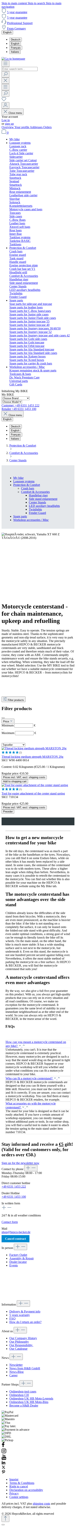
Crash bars (27, 488)
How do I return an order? (25, 1322)
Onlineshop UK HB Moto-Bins (28, 1402)
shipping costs (41, 1503)
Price (6, 721)
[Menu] (5, 64)
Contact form (10, 1222)
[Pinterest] (3, 1472)
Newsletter (16, 1364)
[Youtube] (4, 1458)
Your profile (22, 127)
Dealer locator (18, 1262)
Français (16, 47)
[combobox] (20, 69)
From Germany (16, 28)
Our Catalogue (18, 1348)
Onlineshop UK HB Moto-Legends (31, 1398)
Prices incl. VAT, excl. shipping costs (24, 777)
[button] (38, 752)
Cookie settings (18, 1497)
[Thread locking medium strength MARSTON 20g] (34, 748)
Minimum (18, 725)
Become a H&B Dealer (23, 1405)
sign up (9, 123)
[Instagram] (4, 1452)
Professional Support (20, 23)
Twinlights (35, 509)
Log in (6, 120)
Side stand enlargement (43, 499)
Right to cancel (18, 1486)
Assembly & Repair (21, 1258)
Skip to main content (15, 3)
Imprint (13, 1479)
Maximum (19, 733)
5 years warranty (19, 1315)
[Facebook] (3, 1446)
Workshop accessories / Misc (31, 520)
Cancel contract (15, 1238)
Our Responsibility (21, 1345)
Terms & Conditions (21, 1483)
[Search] (5, 74)
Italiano (15, 51)
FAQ (12, 1318)
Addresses (36, 127)
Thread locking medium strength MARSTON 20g (32, 756)
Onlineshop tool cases (22, 1391)
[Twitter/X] (3, 1468)
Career (13, 1375)
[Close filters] (3, 717)
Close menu (15, 113)
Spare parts (20, 516)
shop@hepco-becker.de (16, 1232)
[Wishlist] (4, 100)
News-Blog (16, 1371)
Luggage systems (23, 481)
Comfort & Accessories (35, 491)
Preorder (8, 811)
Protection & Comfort (26, 484)
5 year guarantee (17, 12)
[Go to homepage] (13, 58)
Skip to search (37, 3)
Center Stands (37, 502)
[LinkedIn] (3, 1463)
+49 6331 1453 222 (14, 1186)
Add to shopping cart (15, 781)
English (15, 43)
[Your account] (5, 105)
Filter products (16, 700)
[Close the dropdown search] (5, 80)
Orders (47, 127)
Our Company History (23, 1338)
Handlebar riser (38, 495)
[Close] (3, 1524)
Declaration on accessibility (26, 1490)
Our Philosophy (19, 1341)
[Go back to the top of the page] (5, 1519)
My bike (18, 477)
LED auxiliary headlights (44, 506)
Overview (8, 127)
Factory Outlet (18, 1255)
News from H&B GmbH (24, 1368)
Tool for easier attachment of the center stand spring (33, 793)
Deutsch (15, 39)
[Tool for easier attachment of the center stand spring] (35, 785)
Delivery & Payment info (24, 1311)
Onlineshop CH (19, 1395)
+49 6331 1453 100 (14, 1196)
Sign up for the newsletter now (20, 1163)
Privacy (14, 1493)
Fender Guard (37, 513)
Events (13, 1265)
